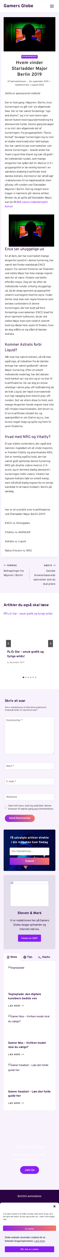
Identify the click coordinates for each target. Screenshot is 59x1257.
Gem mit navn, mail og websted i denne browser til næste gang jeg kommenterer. (31, 807)
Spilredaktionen (18, 81)
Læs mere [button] (39, 1241)
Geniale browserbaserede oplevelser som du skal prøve (44, 575)
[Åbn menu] (51, 6)
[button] (54, 1206)
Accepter (29, 1229)
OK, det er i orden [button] (29, 1249)
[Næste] (50, 643)
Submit (29, 861)
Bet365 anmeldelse (29, 1196)
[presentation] (29, 629)
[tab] (23, 677)
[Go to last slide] (8, 643)
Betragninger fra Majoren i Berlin (14, 570)
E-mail (11, 781)
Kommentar (14, 720)
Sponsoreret (29, 56)
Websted (11, 797)
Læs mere (16, 1006)
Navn (10, 766)
